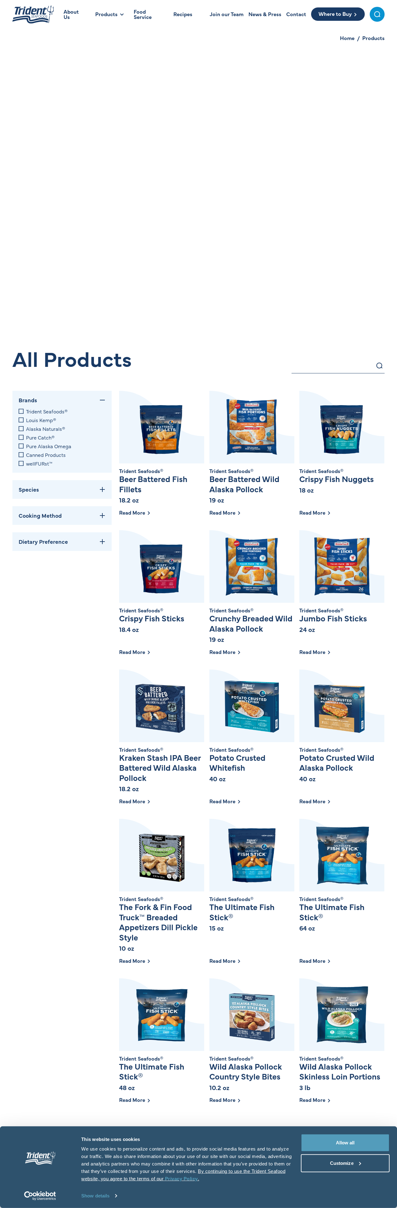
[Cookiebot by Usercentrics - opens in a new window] (40, 1196)
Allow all (345, 1142)
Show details (95, 1195)
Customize (342, 1162)
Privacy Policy (181, 1178)
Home (347, 38)
